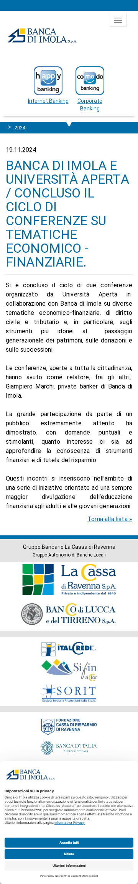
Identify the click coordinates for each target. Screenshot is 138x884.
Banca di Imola (42, 36)
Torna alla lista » (109, 519)
